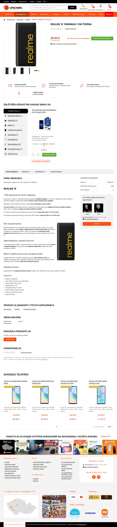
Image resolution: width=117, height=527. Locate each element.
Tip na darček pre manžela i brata (66, 477)
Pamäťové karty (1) (15, 149)
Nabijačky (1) (13, 120)
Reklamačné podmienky (12, 469)
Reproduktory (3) (14, 144)
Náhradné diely (79, 14)
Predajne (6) (22, 1)
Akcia (108, 14)
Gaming (92, 14)
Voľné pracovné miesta (40, 466)
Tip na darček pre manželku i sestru (66, 473)
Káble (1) (11, 125)
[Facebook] (94, 477)
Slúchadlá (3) (13, 139)
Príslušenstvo (21, 14)
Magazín (13, 1)
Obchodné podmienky (11, 466)
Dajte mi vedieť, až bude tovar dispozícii (64, 44)
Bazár (101, 14)
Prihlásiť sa (44, 359)
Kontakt (38, 1)
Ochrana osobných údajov (13, 478)
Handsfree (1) (13, 135)
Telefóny (8, 14)
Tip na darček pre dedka (66, 469)
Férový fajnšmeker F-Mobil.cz (42, 462)
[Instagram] (98, 477)
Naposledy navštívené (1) (15, 524)
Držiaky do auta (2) (15, 130)
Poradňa (6, 1)
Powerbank (20, 19)
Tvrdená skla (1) (14, 111)
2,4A (112, 186)
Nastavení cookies (38, 469)
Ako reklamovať (9, 473)
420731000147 (95, 217)
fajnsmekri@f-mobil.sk (91, 219)
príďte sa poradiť (38, 94)
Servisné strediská (10, 471)
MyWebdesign (82, 524)
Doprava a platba (10, 464)
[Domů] (4, 20)
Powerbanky (7, 309)
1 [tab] (56, 426)
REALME (27, 19)
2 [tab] (58, 426)
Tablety (34, 14)
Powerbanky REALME (29, 309)
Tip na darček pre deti (68, 462)
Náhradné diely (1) (15, 116)
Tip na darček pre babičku (66, 465)
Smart (66, 14)
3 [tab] (60, 426)
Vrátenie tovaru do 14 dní (12, 475)
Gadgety (56, 14)
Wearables (44, 14)
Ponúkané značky (38, 464)
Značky (32, 1)
